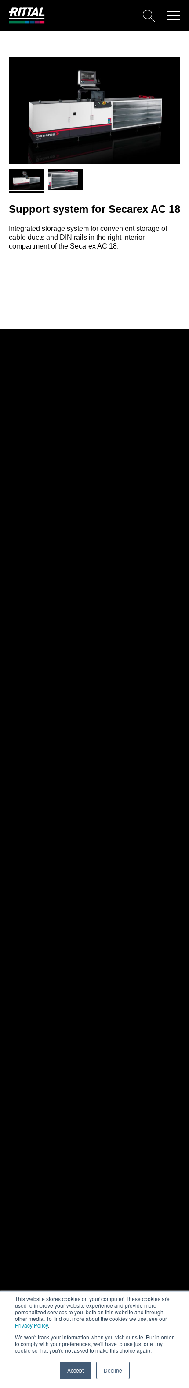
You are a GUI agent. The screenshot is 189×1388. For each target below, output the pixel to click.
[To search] (103, 15)
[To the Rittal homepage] (27, 21)
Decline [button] (113, 1370)
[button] (173, 15)
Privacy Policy (31, 1325)
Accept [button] (75, 1370)
